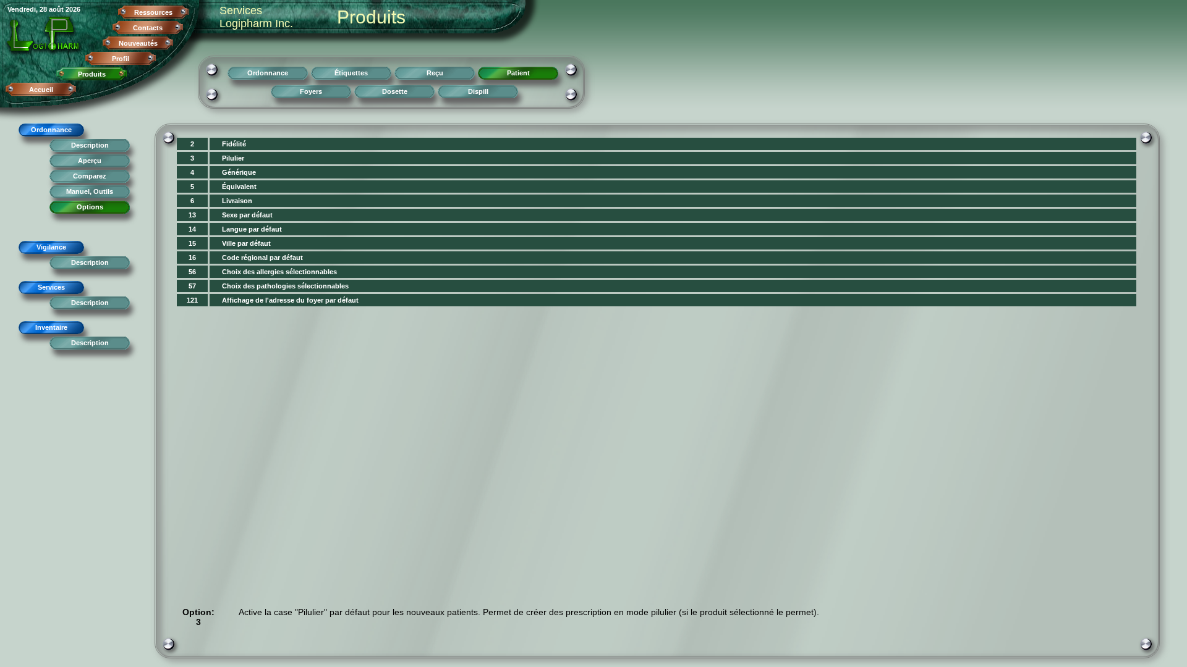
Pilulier (233, 158)
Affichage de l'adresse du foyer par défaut (290, 300)
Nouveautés (138, 43)
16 (192, 257)
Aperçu (89, 160)
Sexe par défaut (247, 215)
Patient (518, 73)
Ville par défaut (246, 243)
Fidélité (234, 144)
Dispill (478, 91)
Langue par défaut (252, 229)
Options (90, 207)
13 (192, 215)
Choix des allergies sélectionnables (279, 271)
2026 (73, 9)
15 (192, 243)
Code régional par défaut (262, 257)
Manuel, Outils (89, 191)
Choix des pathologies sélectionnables (285, 286)
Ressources (153, 12)
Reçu (435, 73)
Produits (92, 74)
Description (90, 145)
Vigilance (51, 247)
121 (192, 300)
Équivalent (239, 186)
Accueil (41, 89)
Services (51, 287)
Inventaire (51, 327)
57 (192, 286)
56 (192, 271)
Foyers (311, 91)
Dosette (394, 91)
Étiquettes (351, 73)
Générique (239, 172)
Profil (120, 58)
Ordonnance (51, 129)
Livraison (237, 200)
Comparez (89, 176)
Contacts (148, 27)
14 (192, 229)
